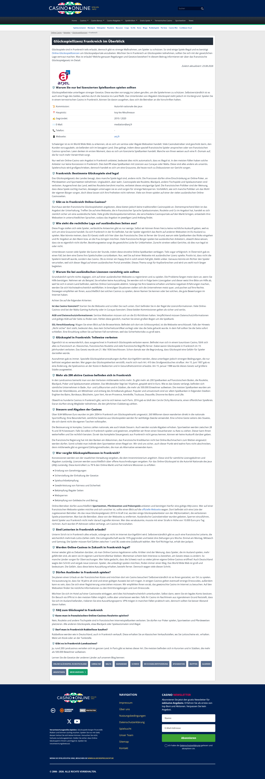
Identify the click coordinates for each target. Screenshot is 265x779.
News (191, 20)
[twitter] (69, 721)
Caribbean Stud (185, 28)
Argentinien (59, 672)
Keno (139, 28)
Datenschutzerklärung (132, 722)
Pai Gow (164, 28)
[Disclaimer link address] (68, 710)
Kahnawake (121, 664)
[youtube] (77, 721)
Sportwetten (180, 20)
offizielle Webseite (151, 509)
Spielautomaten (79, 28)
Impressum (125, 702)
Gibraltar (96, 664)
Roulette (110, 28)
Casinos (83, 20)
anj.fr (117, 136)
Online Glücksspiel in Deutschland (70, 664)
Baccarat (119, 28)
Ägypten (193, 664)
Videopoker (101, 28)
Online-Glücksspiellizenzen (66, 53)
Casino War (173, 28)
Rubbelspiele (154, 28)
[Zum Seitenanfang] (259, 775)
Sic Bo (133, 28)
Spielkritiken (130, 20)
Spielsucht (125, 728)
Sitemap (124, 741)
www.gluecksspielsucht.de (101, 758)
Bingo (145, 28)
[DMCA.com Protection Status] (88, 710)
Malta (108, 664)
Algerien (206, 664)
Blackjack (91, 28)
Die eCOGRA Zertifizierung (156, 664)
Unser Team (126, 735)
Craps (126, 28)
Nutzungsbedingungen (132, 715)
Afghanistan (179, 664)
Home (74, 20)
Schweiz (135, 664)
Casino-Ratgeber (113, 20)
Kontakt (123, 748)
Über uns (124, 709)
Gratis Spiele (145, 20)
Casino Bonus (96, 20)
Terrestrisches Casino (163, 20)
